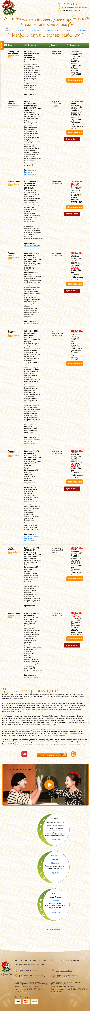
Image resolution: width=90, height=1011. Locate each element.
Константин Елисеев (31, 246)
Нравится (55, 863)
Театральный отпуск (55, 826)
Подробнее (55, 839)
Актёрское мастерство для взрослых (31, 960)
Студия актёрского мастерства (65, 960)
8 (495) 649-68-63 (72, 4)
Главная (6, 30)
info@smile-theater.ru (64, 971)
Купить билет (72, 139)
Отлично (55, 900)
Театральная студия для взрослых (30, 964)
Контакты (82, 30)
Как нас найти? (81, 7)
